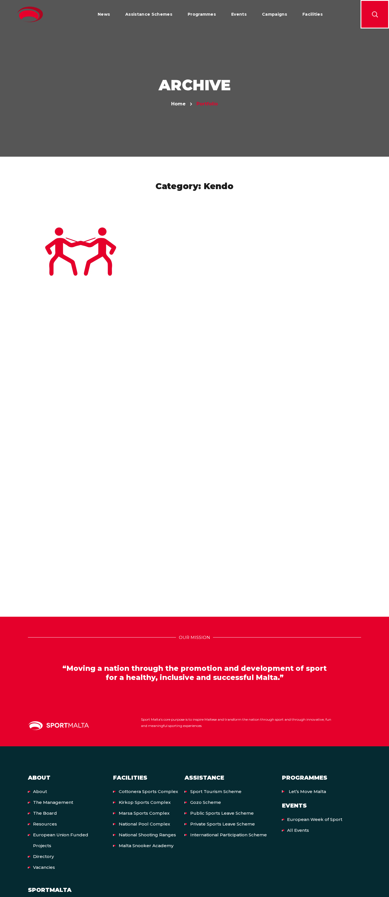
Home (178, 104)
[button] (375, 14)
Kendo (81, 257)
